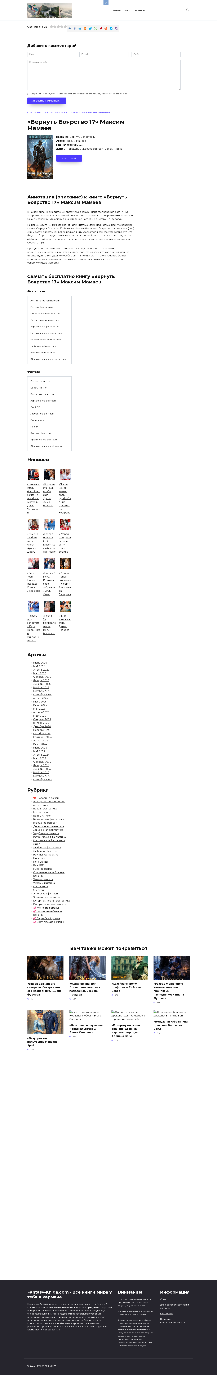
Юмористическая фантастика (48, 359)
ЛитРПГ (35, 407)
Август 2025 (40, 698)
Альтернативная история (45, 300)
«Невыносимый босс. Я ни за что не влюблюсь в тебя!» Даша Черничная (33, 498)
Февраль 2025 (42, 719)
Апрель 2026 (41, 669)
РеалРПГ (35, 426)
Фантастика (120, 10)
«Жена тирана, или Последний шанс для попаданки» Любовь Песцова (84, 989)
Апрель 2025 (41, 712)
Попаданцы (61, 113)
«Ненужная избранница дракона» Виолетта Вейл (171, 1025)
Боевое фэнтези (93, 148)
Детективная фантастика (45, 320)
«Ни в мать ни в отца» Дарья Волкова (65, 622)
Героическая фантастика (45, 313)
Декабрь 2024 (42, 726)
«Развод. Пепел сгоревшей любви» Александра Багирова (65, 584)
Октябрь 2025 (41, 691)
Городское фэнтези (42, 394)
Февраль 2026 (42, 676)
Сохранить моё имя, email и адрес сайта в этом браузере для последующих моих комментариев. (79, 94)
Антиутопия (40, 805)
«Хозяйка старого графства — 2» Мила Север (126, 987)
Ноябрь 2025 (41, 687)
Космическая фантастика (45, 339)
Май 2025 (39, 708)
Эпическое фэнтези (45, 893)
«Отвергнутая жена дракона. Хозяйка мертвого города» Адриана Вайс (125, 1031)
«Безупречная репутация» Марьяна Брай (42, 1042)
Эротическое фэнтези (43, 439)
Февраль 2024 (42, 761)
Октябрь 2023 (41, 776)
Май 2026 (39, 666)
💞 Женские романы (46, 907)
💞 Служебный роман (46, 918)
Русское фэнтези (40, 433)
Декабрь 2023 (42, 769)
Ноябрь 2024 (41, 730)
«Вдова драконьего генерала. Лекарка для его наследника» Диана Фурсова (44, 989)
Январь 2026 (41, 680)
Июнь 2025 (40, 705)
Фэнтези (140, 10)
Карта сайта (166, 1313)
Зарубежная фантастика (44, 326)
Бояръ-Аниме (113, 148)
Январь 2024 (41, 765)
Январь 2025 (41, 723)
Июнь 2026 (40, 662)
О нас (163, 1299)
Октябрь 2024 (41, 733)
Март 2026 (39, 673)
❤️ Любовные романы (47, 798)
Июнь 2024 (40, 747)
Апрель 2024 (41, 754)
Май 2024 (39, 751)
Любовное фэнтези (42, 413)
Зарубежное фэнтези (43, 400)
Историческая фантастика (46, 333)
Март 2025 (39, 715)
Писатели (39, 858)
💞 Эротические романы (48, 922)
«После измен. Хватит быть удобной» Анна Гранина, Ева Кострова (65, 498)
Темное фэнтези (43, 879)
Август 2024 (40, 740)
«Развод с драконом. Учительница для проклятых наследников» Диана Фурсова (169, 991)
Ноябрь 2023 (41, 772)
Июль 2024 (40, 744)
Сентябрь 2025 (42, 694)
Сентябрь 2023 (42, 779)
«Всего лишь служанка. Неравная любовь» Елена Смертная (86, 1029)
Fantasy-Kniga (35, 113)
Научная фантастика (42, 352)
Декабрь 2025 (42, 684)
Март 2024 (39, 758)
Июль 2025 (40, 701)
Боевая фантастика (41, 307)
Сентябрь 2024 (42, 737)
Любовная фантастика (43, 346)
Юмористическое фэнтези (46, 446)
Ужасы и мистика (44, 883)
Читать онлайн (69, 158)
